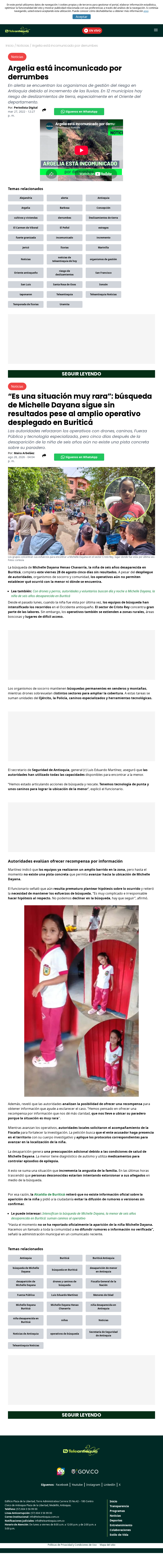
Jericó (25, 247)
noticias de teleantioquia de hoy (64, 259)
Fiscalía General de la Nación (103, 1283)
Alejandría (26, 198)
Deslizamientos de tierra (103, 217)
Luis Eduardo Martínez (64, 1295)
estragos (103, 227)
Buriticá (64, 1258)
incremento (103, 237)
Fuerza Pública (26, 1295)
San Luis (26, 284)
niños (64, 1320)
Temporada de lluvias (26, 304)
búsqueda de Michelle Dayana (26, 1269)
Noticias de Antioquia (26, 1333)
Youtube (77, 1484)
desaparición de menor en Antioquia (103, 1269)
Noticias (26, 259)
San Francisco (103, 272)
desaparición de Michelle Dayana (26, 1283)
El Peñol (64, 227)
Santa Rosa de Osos (64, 284)
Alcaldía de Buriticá (49, 1194)
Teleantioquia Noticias (103, 294)
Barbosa (64, 207)
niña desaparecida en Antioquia (103, 1306)
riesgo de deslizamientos (64, 272)
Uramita (64, 304)
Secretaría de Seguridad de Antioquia (103, 1333)
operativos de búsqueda (64, 1333)
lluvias (65, 247)
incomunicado (64, 237)
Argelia (25, 207)
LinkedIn (109, 1484)
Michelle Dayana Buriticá (26, 1306)
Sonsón (103, 284)
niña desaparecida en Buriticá (26, 1320)
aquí (146, 11)
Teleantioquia (64, 294)
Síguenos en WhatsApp (81, 111)
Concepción (103, 207)
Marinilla (103, 247)
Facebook (62, 1484)
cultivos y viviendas (26, 217)
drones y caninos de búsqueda (64, 1283)
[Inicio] (81, 1450)
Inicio (10, 45)
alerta (64, 198)
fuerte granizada (26, 237)
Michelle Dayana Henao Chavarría (65, 1306)
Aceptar (81, 16)
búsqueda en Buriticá (64, 1269)
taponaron (26, 294)
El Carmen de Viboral (25, 227)
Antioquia (103, 198)
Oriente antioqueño (26, 272)
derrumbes (64, 217)
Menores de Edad (103, 1295)
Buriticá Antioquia (103, 1258)
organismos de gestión (103, 259)
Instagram (93, 1484)
